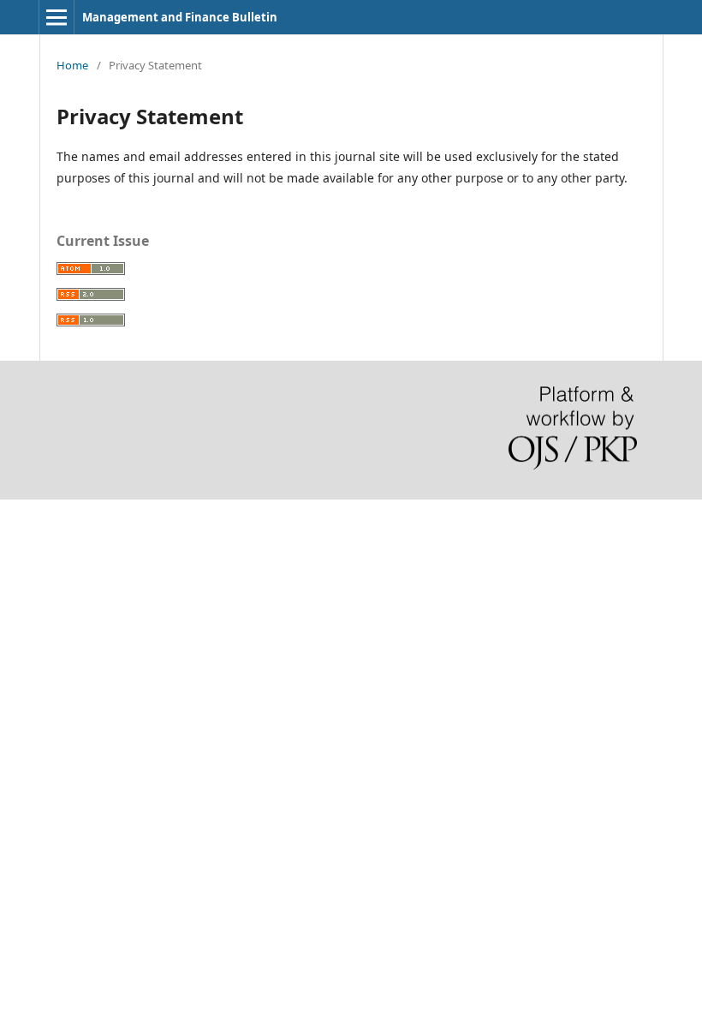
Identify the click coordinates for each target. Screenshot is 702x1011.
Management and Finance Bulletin (179, 17)
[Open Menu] (56, 17)
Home (72, 65)
